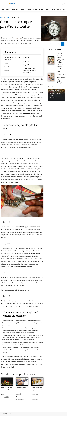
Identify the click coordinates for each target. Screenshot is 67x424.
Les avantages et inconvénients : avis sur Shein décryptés (61, 78)
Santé (33, 397)
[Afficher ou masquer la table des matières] (29, 52)
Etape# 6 (26, 65)
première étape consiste (16, 139)
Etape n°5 (26, 61)
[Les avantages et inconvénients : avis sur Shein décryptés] (51, 77)
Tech (17, 397)
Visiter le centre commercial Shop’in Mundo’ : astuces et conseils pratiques (60, 62)
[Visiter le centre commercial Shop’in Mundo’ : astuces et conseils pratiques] (51, 60)
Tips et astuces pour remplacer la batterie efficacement (29, 70)
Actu (2, 395)
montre (18, 38)
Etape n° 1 (6, 63)
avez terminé (27, 113)
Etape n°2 (6, 67)
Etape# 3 (6, 70)
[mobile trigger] (3, 3)
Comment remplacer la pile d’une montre (12, 58)
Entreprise (59, 53)
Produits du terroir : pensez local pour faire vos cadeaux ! (6, 390)
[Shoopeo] (11, 3)
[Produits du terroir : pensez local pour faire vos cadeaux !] (7, 382)
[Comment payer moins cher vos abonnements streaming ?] (22, 382)
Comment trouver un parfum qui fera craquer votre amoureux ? (37, 391)
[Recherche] (60, 3)
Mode (58, 71)
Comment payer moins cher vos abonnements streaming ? (21, 391)
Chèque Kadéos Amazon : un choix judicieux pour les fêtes (55, 92)
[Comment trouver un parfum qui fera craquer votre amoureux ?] (37, 382)
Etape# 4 (26, 57)
